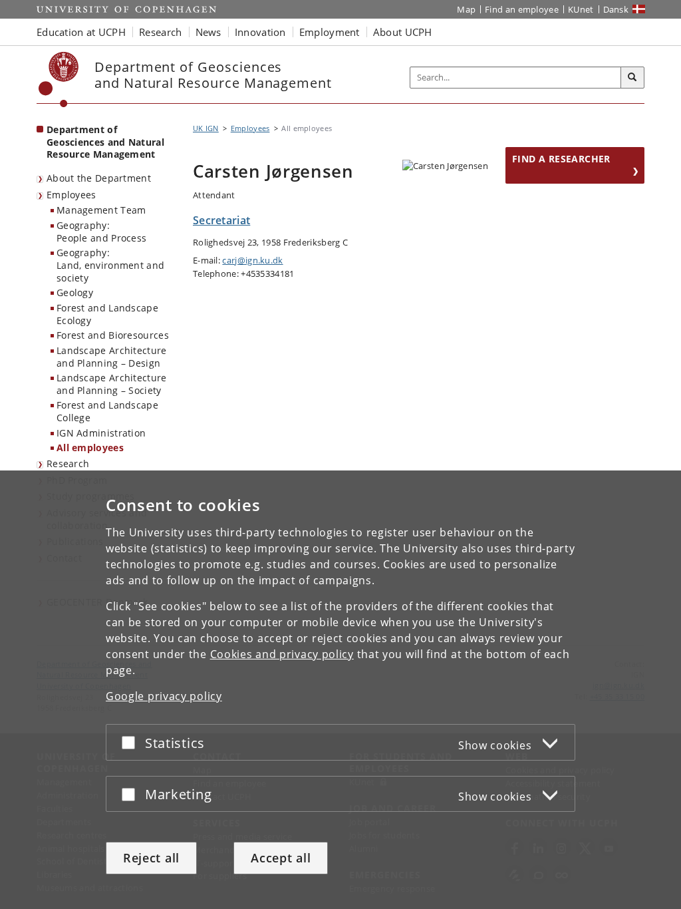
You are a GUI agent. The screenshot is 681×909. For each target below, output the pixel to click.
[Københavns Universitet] (59, 79)
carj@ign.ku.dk (252, 260)
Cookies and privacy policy (282, 654)
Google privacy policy (164, 696)
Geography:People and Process (101, 231)
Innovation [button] (260, 32)
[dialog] (340, 689)
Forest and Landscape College (107, 411)
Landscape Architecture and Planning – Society (112, 384)
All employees (90, 447)
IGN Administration (101, 433)
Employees (71, 194)
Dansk (616, 9)
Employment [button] (329, 32)
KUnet (581, 9)
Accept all (281, 858)
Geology (75, 292)
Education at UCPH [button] (81, 32)
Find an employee (522, 9)
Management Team (101, 210)
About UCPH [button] (402, 32)
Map (466, 9)
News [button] (208, 32)
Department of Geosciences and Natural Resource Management (105, 141)
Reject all (151, 858)
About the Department (99, 178)
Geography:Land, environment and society (110, 264)
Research (68, 463)
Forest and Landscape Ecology (107, 314)
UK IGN (206, 128)
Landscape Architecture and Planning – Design (112, 356)
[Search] (632, 78)
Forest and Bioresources (113, 335)
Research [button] (160, 32)
